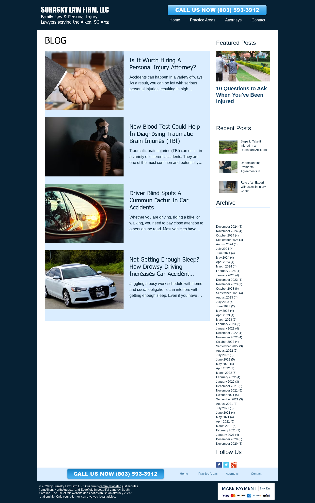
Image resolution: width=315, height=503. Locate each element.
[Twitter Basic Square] (226, 465)
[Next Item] (262, 66)
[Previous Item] (224, 66)
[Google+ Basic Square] (233, 465)
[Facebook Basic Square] (219, 465)
